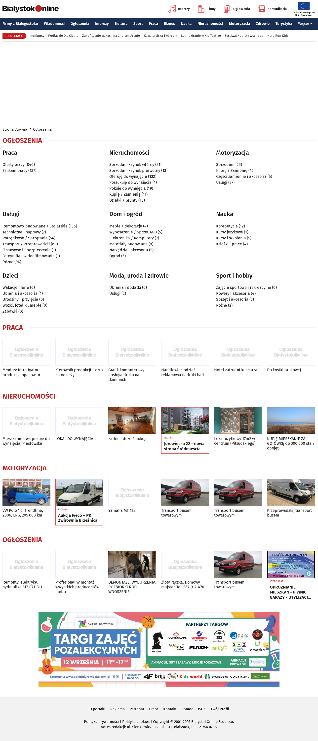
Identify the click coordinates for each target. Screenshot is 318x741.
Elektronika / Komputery (131, 238)
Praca (153, 23)
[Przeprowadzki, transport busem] (291, 492)
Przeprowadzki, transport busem (289, 513)
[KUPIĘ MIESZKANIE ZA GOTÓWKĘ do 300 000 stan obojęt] (291, 420)
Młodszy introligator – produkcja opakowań (21, 372)
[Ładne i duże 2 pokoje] (132, 420)
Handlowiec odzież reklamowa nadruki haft (182, 372)
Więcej (303, 23)
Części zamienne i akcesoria (241, 176)
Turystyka (284, 23)
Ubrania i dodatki (125, 287)
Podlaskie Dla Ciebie (63, 35)
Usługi (221, 182)
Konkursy (37, 35)
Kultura (121, 23)
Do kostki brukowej (284, 370)
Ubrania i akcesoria (20, 293)
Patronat (137, 709)
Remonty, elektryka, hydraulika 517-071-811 (22, 584)
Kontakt (169, 709)
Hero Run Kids (277, 35)
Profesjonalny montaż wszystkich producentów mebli (77, 587)
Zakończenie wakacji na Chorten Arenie (111, 35)
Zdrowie (263, 23)
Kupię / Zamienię (125, 194)
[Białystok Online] (30, 9)
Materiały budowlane (128, 244)
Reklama (117, 709)
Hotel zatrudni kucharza (235, 370)
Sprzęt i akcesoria (232, 299)
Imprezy (184, 9)
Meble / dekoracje (125, 226)
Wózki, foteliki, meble (21, 305)
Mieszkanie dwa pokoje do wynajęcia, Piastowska (26, 441)
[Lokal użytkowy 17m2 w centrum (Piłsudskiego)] (238, 420)
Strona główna (14, 129)
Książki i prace (229, 244)
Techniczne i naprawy (21, 232)
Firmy (211, 9)
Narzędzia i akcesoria (128, 250)
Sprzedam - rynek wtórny (131, 164)
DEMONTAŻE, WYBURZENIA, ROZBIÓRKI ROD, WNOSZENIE (132, 587)
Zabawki (9, 311)
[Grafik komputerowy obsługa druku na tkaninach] (132, 352)
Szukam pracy (14, 170)
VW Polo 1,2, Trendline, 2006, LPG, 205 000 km (22, 513)
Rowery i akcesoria (233, 293)
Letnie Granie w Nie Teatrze (201, 35)
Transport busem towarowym (176, 513)
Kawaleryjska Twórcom (160, 35)
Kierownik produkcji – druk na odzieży (79, 372)
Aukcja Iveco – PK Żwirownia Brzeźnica (77, 518)
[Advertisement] (159, 84)
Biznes (169, 23)
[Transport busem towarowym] (185, 492)
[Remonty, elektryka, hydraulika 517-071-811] (26, 564)
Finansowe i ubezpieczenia (26, 250)
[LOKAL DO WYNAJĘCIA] (79, 420)
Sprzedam (225, 164)
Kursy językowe (229, 232)
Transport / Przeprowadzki (26, 244)
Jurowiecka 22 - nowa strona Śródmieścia (184, 446)
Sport (138, 23)
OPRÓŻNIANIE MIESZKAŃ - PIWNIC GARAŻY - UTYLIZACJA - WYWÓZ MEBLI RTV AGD (290, 592)
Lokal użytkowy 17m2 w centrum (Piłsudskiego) (234, 441)
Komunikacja (277, 9)
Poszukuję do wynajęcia (130, 182)
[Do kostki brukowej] (291, 352)
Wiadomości (54, 23)
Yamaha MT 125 (121, 510)
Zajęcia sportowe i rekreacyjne (243, 287)
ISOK (202, 709)
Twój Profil (220, 709)
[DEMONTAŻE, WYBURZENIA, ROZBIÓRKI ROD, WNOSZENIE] (132, 564)
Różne (7, 261)
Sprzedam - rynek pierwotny (134, 170)
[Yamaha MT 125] (132, 492)
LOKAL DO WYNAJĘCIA (74, 438)
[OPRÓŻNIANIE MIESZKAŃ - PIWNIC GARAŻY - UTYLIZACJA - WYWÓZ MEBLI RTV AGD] (291, 564)
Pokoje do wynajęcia (127, 188)
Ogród (114, 256)
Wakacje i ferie (15, 287)
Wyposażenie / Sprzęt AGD (133, 232)
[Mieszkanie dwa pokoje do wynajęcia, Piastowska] (26, 420)
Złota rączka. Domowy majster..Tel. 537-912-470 (182, 584)
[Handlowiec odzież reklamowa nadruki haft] (185, 352)
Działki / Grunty (123, 200)
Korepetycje (227, 226)
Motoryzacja (239, 23)
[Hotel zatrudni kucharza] (238, 352)
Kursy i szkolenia (231, 238)
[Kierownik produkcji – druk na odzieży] (79, 352)
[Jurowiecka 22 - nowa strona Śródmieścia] (185, 421)
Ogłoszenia (241, 9)
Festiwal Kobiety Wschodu (244, 35)
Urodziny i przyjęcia (20, 299)
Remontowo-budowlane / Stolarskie (35, 226)
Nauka (186, 23)
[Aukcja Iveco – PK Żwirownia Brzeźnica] (79, 492)
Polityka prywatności (101, 721)
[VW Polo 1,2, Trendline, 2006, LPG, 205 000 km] (26, 492)
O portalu (97, 709)
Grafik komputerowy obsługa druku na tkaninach (126, 375)
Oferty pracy (13, 164)
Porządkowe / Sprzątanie (25, 238)
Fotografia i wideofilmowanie (28, 256)
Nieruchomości (210, 23)
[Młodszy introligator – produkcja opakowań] (26, 352)
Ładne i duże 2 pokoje (128, 438)
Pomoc (187, 709)
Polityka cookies (136, 721)
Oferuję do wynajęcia (128, 176)
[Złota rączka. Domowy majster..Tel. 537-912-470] (185, 564)
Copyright (161, 721)
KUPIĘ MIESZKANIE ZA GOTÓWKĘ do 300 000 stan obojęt (290, 443)
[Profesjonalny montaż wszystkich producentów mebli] (79, 564)
